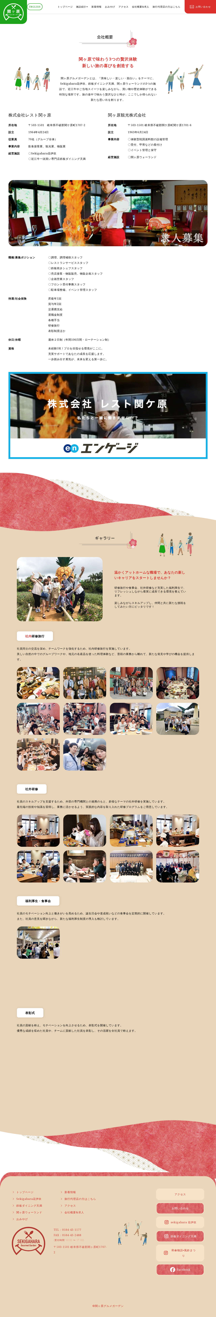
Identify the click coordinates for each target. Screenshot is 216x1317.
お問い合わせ (180, 1208)
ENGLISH (34, 6)
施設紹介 (81, 6)
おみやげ (110, 6)
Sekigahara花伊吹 (29, 1199)
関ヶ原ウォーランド (29, 1212)
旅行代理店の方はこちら (166, 6)
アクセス (123, 6)
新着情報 (96, 6)
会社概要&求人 (140, 6)
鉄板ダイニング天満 (29, 1205)
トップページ (65, 6)
